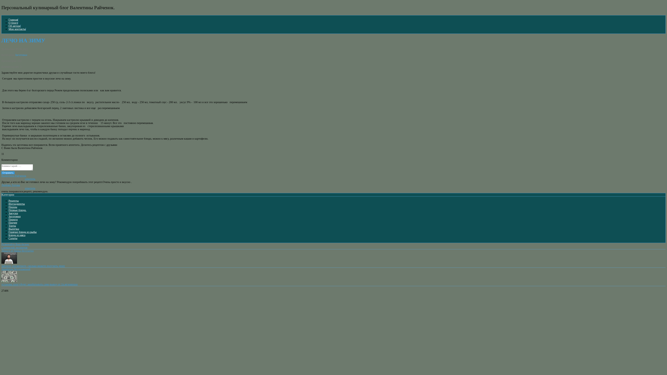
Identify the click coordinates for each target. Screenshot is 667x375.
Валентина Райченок (13, 175)
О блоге (13, 22)
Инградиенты (17, 203)
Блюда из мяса (17, 235)
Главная (13, 19)
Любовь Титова (10, 185)
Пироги (13, 219)
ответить (30, 178)
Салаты (13, 238)
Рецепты (14, 200)
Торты (12, 225)
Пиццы (13, 207)
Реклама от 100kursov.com (16, 287)
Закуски (13, 213)
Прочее (13, 222)
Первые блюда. (17, 210)
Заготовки (21, 54)
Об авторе (14, 25)
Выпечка (14, 228)
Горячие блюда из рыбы (23, 232)
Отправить (8, 173)
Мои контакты (17, 29)
